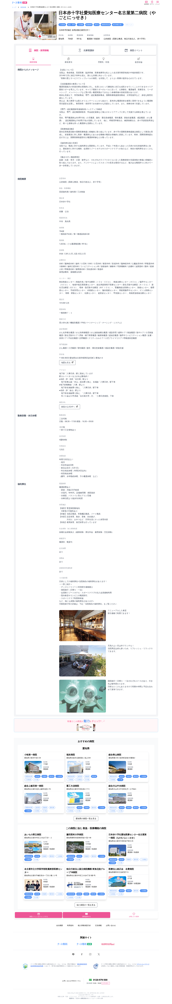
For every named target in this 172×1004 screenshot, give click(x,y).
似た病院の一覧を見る (86, 905)
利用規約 (70, 925)
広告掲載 (98, 925)
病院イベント (136, 50)
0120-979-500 (100, 979)
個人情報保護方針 (84, 925)
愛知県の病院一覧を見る (86, 818)
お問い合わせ (111, 925)
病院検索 (23, 7)
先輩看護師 (89, 50)
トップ (14, 7)
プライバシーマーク (143, 964)
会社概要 (59, 925)
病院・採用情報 (41, 50)
